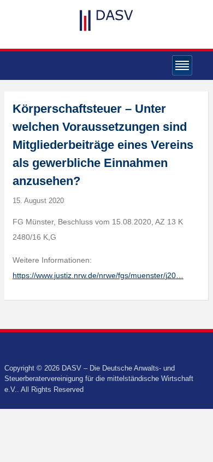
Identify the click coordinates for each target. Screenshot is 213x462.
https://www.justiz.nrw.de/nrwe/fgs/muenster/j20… (98, 275)
